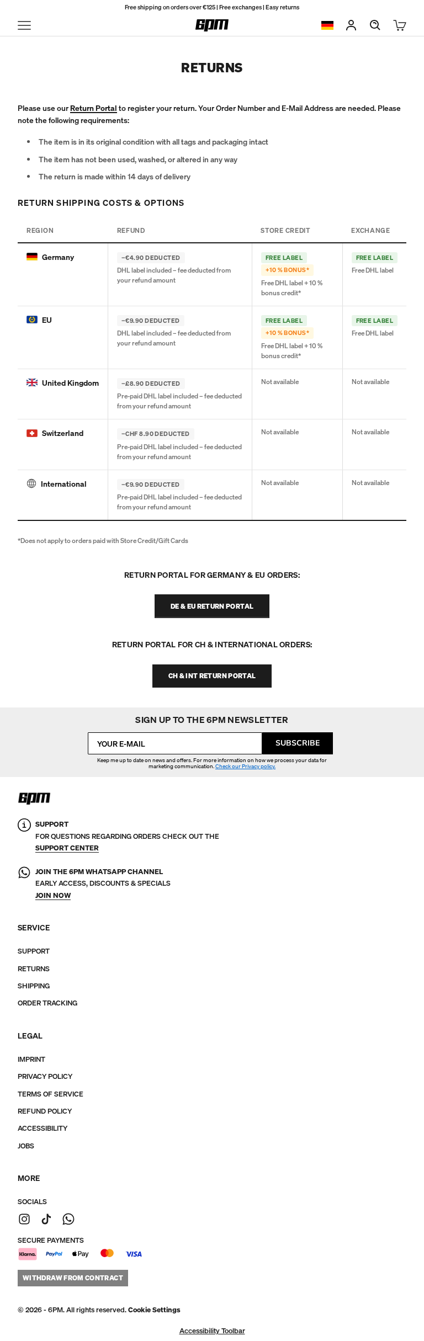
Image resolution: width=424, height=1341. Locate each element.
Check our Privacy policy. (245, 766)
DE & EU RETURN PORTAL (212, 606)
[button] (154, 1310)
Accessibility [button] (42, 1128)
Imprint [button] (31, 1059)
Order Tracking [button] (47, 1003)
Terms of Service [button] (50, 1094)
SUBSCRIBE (297, 743)
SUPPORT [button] (34, 951)
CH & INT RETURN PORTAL (212, 676)
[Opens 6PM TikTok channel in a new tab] (46, 1219)
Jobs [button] (26, 1146)
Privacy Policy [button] (45, 1076)
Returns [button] (34, 968)
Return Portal (93, 108)
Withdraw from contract (73, 1278)
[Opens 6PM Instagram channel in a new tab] (24, 1219)
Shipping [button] (34, 986)
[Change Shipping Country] (327, 25)
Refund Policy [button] (45, 1111)
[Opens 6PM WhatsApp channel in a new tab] (68, 1219)
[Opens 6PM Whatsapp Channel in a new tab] (24, 883)
